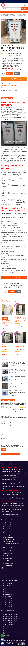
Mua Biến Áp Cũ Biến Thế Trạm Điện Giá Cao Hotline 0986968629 (17, 370)
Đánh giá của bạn (6, 421)
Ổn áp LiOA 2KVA (7, 588)
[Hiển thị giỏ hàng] (25, 5)
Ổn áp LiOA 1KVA (7, 585)
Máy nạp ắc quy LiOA (8, 530)
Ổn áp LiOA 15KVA (7, 598)
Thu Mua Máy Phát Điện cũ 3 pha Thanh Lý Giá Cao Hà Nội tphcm (17, 377)
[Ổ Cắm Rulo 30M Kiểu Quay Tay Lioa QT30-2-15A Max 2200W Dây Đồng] (5, 393)
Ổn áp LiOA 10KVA (7, 596)
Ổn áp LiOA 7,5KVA (7, 594)
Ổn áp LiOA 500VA (7, 583)
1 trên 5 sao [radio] (2, 423)
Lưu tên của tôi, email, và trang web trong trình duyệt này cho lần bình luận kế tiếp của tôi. (13, 446)
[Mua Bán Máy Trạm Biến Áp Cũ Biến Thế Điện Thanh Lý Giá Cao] (5, 386)
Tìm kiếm (24, 8)
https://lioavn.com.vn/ (11, 266)
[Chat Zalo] (2, 639)
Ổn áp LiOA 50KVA (7, 606)
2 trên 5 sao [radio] (4, 423)
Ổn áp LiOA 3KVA (7, 590)
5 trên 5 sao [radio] (10, 423)
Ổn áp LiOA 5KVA (7, 592)
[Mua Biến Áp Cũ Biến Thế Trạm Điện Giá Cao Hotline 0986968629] (5, 371)
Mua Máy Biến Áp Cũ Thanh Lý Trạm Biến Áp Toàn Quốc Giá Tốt (17, 363)
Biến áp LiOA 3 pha (7, 528)
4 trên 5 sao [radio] (8, 423)
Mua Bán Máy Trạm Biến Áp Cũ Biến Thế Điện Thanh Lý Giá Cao (17, 384)
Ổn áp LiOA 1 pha (7, 522)
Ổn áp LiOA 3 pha (7, 524)
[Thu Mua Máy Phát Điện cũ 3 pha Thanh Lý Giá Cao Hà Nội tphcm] (5, 378)
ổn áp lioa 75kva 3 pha (19, 14)
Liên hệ (17, 73)
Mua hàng (9, 73)
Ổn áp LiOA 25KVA (7, 602)
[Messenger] (2, 643)
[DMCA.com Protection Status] (21, 643)
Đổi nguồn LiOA (6, 526)
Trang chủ (3, 14)
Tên (2, 434)
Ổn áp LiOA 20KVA (7, 600)
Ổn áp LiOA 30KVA (7, 604)
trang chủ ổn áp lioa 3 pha (10, 85)
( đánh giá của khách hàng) (14, 53)
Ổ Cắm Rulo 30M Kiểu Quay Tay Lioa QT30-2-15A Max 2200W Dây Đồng (17, 392)
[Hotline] (2, 635)
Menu (24, 12)
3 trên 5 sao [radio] (6, 423)
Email (3, 438)
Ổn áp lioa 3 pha (9, 14)
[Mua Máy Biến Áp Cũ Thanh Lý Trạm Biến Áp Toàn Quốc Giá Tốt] (5, 364)
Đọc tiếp (5, 318)
